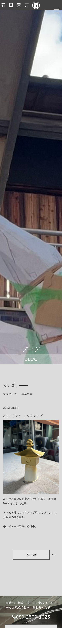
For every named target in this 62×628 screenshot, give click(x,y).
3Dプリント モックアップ (23, 415)
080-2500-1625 (33, 617)
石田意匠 (16, 5)
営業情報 (27, 394)
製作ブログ (9, 394)
